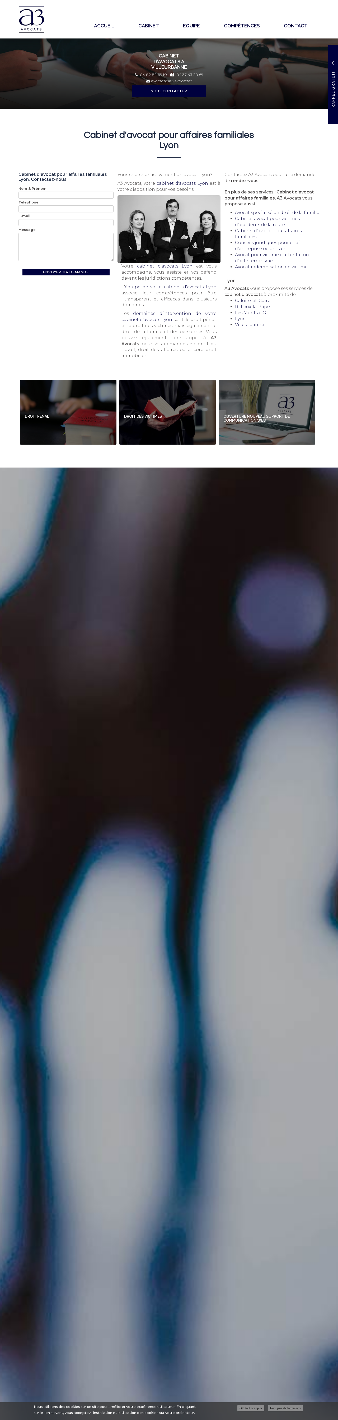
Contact (296, 25)
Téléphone (28, 202)
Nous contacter (169, 91)
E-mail (24, 216)
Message (27, 229)
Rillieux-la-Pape (252, 306)
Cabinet (148, 25)
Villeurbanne (249, 324)
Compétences (242, 25)
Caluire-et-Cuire (252, 300)
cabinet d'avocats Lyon (182, 183)
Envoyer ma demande (66, 272)
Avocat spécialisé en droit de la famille (277, 212)
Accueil (104, 25)
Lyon (240, 318)
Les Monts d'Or (251, 312)
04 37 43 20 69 (189, 74)
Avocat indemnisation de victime (271, 266)
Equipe (191, 25)
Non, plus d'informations (285, 1408)
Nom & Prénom (32, 188)
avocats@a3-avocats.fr (171, 81)
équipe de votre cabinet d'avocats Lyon (171, 286)
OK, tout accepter (251, 1408)
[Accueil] (33, 20)
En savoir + (68, 412)
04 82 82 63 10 (153, 74)
